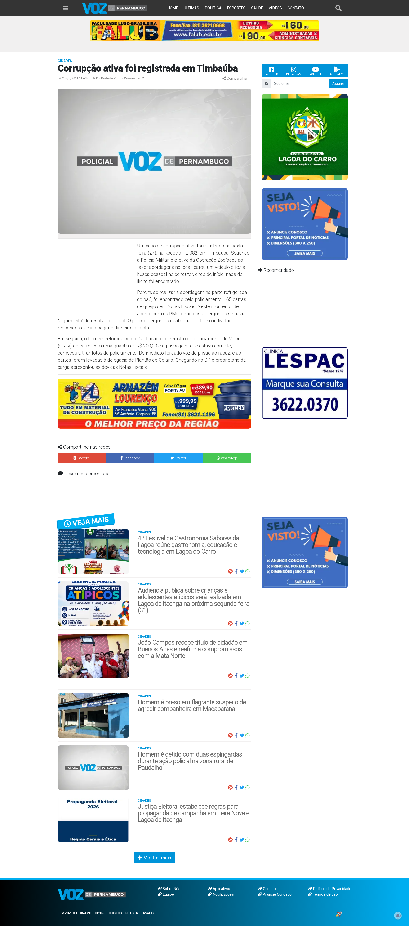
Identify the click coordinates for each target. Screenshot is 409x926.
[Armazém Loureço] (154, 403)
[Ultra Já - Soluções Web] (339, 914)
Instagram (293, 74)
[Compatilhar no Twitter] (242, 571)
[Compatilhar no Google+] (230, 571)
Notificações (223, 894)
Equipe (168, 894)
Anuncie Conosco (277, 894)
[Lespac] (305, 382)
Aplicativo (337, 74)
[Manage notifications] (398, 915)
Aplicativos (221, 888)
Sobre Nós (171, 888)
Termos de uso (325, 894)
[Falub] (204, 30)
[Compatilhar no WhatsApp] (247, 571)
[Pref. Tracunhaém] (305, 136)
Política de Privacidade (331, 888)
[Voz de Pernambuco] (114, 8)
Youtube (316, 74)
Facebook (271, 74)
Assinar (338, 83)
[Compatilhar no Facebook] (236, 571)
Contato (269, 888)
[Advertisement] (96, 276)
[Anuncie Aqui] (305, 224)
